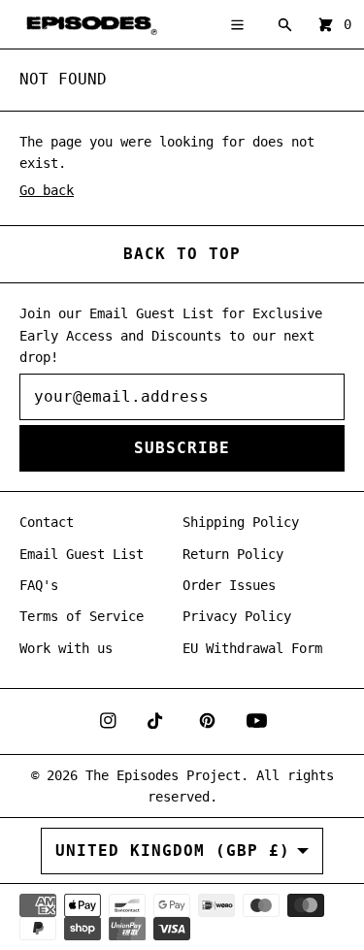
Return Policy (232, 554)
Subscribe (182, 448)
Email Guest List (81, 554)
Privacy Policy (236, 616)
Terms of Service (81, 616)
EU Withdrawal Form (252, 648)
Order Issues (229, 585)
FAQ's (38, 585)
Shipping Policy (240, 522)
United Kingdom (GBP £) (172, 850)
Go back (46, 190)
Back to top (182, 254)
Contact (46, 522)
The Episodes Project (163, 775)
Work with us (66, 648)
